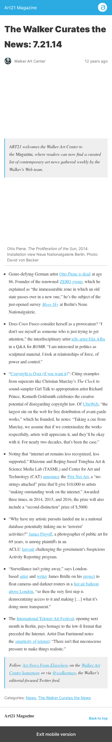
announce (51, 476)
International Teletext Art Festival (45, 618)
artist (24, 576)
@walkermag (64, 672)
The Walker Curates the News (64, 697)
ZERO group (71, 281)
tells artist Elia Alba (88, 339)
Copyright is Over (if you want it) (39, 373)
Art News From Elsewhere (45, 665)
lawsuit (28, 549)
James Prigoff (40, 534)
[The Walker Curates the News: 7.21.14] (56, 130)
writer (42, 576)
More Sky (50, 304)
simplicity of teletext (32, 641)
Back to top (98, 718)
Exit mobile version (56, 734)
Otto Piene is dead (75, 274)
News (31, 697)
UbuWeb (90, 404)
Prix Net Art (78, 476)
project (89, 576)
